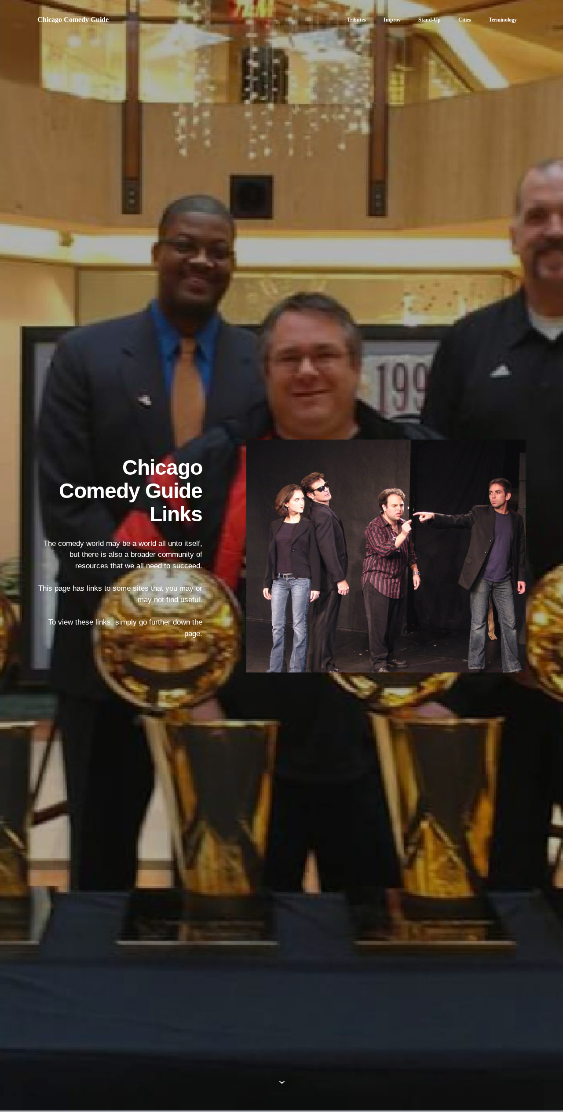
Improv (392, 20)
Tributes (356, 20)
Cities (464, 20)
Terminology (503, 20)
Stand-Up (429, 20)
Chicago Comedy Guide (73, 19)
